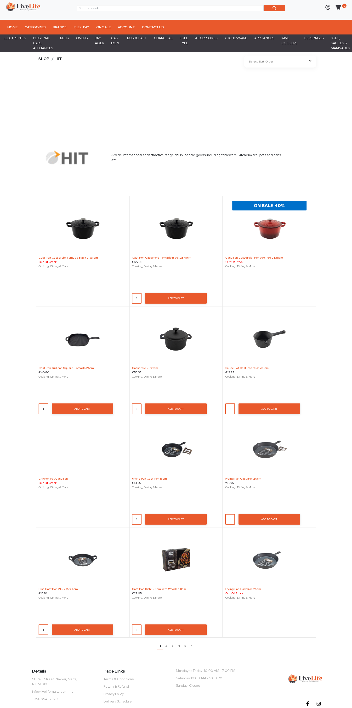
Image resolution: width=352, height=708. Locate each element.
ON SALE (103, 27)
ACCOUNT (126, 27)
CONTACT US (153, 27)
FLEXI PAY (81, 27)
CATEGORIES (35, 27)
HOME (12, 27)
